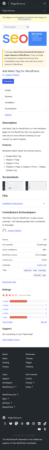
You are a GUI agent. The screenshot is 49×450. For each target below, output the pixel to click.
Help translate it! (24, 19)
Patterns (29, 367)
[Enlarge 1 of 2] (20, 184)
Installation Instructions (12, 203)
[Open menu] (45, 3)
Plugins (29, 362)
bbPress (7, 403)
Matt (5, 399)
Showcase (30, 354)
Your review (7, 322)
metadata (37, 275)
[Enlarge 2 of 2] (43, 184)
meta (35, 270)
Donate (30, 383)
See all (44, 322)
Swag (29, 387)
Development (11, 108)
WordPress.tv (9, 387)
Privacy (5, 367)
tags (44, 275)
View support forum (11, 339)
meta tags (42, 270)
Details (8, 90)
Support (8, 115)
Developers (7, 383)
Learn (4, 374)
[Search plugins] (27, 27)
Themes (29, 358)
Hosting (5, 362)
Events (29, 378)
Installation (9, 102)
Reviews (8, 96)
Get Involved (31, 374)
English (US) (42, 265)
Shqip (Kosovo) (15, 418)
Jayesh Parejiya (12, 75)
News (4, 358)
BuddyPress (8, 407)
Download (8, 81)
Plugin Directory (8, 11)
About (5, 354)
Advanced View (9, 282)
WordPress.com (10, 394)
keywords (27, 270)
